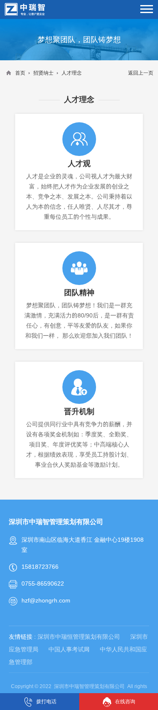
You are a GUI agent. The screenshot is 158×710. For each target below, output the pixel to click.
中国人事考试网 (69, 649)
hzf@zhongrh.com (45, 600)
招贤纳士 (43, 72)
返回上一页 (140, 72)
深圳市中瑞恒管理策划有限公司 (78, 636)
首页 (20, 72)
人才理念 (72, 72)
